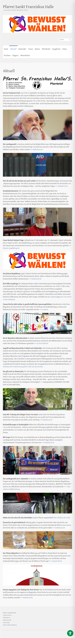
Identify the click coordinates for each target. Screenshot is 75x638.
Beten (37, 49)
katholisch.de (38, 149)
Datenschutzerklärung (10, 625)
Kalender (22, 49)
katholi (25, 598)
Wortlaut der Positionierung (13, 367)
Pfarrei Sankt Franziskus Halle (28, 6)
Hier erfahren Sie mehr (62, 518)
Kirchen (7, 55)
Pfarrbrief (46, 49)
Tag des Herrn (57, 561)
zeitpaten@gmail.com (58, 297)
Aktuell (13, 49)
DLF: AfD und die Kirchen (34, 367)
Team (30, 49)
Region (15, 55)
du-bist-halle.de (42, 343)
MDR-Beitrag (15, 489)
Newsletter (25, 55)
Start (6, 49)
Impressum (6, 622)
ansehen (45, 309)
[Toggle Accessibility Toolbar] (70, 633)
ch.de (31, 598)
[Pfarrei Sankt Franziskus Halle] (37, 22)
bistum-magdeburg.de (11, 248)
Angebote (56, 49)
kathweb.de (6, 617)
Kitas (64, 49)
